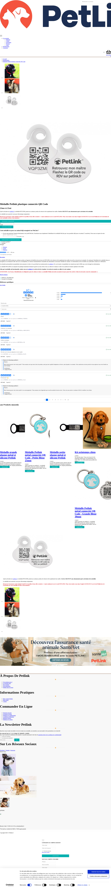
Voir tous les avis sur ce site (28, 300)
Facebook (2, 750)
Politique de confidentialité (9, 715)
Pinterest (5, 249)
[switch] (44, 885)
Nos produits (6, 684)
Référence (4, 277)
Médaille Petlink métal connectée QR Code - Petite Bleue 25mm (35, 456)
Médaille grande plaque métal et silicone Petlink (8, 455)
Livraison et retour (7, 714)
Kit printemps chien (85, 452)
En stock (4, 279)
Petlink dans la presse (8, 687)
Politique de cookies (8, 719)
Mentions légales (7, 718)
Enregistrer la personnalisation (11, 239)
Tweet (4, 248)
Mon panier (6, 700)
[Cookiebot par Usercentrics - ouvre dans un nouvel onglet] (9, 885)
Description (2, 257)
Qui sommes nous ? (7, 682)
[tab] (55, 257)
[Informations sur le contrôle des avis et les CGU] (35, 297)
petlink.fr (12, 211)
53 (65, 399)
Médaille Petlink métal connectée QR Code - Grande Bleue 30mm (85, 512)
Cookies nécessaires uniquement (98, 876)
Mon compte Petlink (8, 698)
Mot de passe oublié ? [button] (46, 852)
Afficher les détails (82, 885)
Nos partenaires (6, 686)
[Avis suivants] (68, 400)
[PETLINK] (4, 814)
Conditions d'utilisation (8, 717)
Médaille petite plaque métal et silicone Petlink (58, 455)
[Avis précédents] (44, 399)
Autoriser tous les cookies (98, 871)
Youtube (8, 750)
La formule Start (7, 683)
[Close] (43, 840)
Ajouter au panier (6, 226)
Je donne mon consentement (6, 736)
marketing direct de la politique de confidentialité (49, 734)
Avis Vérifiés (2, 285)
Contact (5, 701)
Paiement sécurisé (7, 712)
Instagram (12, 750)
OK (17, 739)
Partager (5, 247)
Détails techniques (4, 274)
